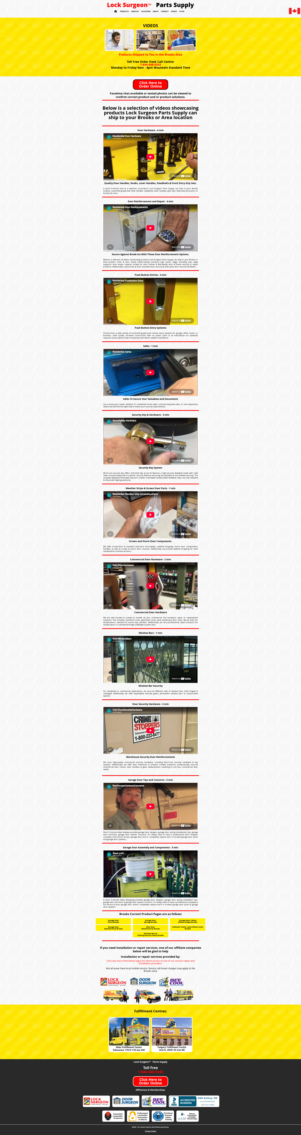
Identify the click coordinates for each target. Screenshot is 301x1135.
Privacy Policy (150, 1131)
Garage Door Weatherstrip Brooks (113, 928)
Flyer (181, 11)
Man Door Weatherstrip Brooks (150, 928)
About (156, 11)
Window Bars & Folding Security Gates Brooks (150, 934)
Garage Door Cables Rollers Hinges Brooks (187, 921)
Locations (145, 11)
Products (124, 11)
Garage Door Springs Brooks (150, 921)
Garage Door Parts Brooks (113, 921)
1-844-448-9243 (150, 65)
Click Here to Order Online (150, 84)
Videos (174, 11)
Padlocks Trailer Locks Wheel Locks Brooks (187, 928)
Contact (165, 11)
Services (135, 11)
